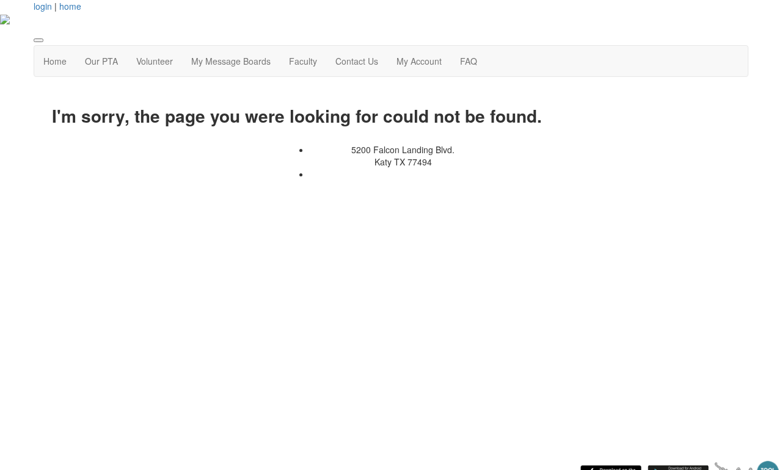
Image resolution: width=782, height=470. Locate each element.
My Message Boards (231, 61)
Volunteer (154, 61)
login (43, 6)
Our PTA (101, 61)
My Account (419, 61)
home (70, 6)
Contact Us (356, 61)
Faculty (303, 61)
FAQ (468, 61)
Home (55, 61)
